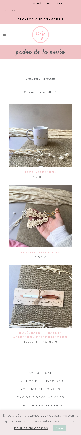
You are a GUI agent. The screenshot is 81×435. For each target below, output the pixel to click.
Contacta (62, 3)
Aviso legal (40, 372)
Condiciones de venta (40, 405)
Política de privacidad (40, 381)
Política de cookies (40, 389)
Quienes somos (16, 3)
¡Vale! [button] (60, 428)
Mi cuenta (10, 10)
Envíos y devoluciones (40, 397)
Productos (42, 3)
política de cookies (31, 428)
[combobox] (40, 92)
